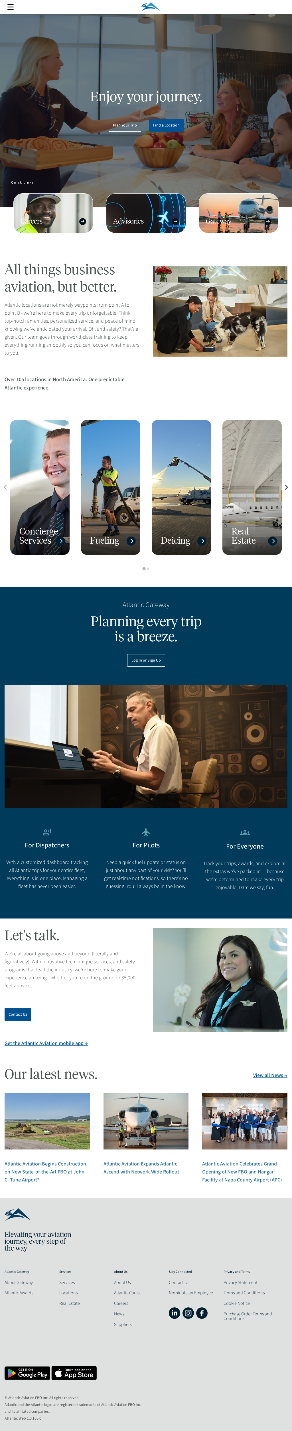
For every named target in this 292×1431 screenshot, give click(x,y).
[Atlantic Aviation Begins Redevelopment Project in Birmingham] (146, 1152)
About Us (122, 1282)
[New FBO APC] (244, 1148)
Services (67, 1282)
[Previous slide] (5, 487)
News (119, 1314)
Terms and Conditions (244, 1293)
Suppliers (122, 1324)
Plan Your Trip (125, 125)
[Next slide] (286, 487)
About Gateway (19, 1282)
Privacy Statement (240, 1282)
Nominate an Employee (191, 1293)
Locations (68, 1293)
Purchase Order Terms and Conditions (248, 1316)
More (10, 7)
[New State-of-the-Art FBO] (47, 1148)
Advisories (145, 221)
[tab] (143, 568)
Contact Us (18, 1014)
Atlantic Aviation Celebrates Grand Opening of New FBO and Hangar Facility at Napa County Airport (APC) (242, 1171)
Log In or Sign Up (146, 660)
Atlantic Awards (19, 1293)
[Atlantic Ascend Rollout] (146, 1148)
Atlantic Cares (126, 1293)
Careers (53, 221)
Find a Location (166, 125)
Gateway (238, 221)
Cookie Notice (237, 1303)
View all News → (270, 1075)
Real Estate (69, 1303)
